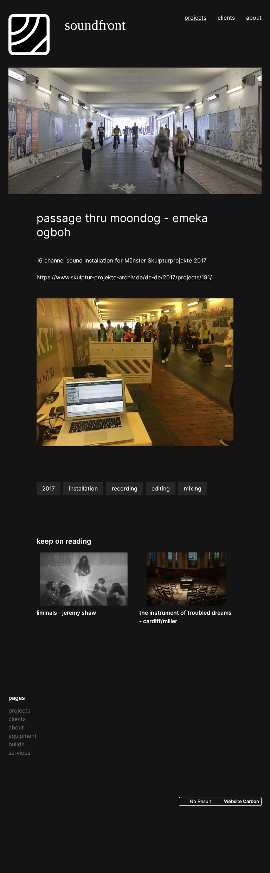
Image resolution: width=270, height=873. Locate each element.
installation (83, 488)
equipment (22, 735)
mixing (192, 488)
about (254, 17)
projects (195, 17)
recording (124, 488)
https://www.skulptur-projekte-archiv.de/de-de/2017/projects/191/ (124, 277)
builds (16, 744)
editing (161, 488)
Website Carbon (241, 801)
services (19, 752)
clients (226, 17)
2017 (48, 488)
